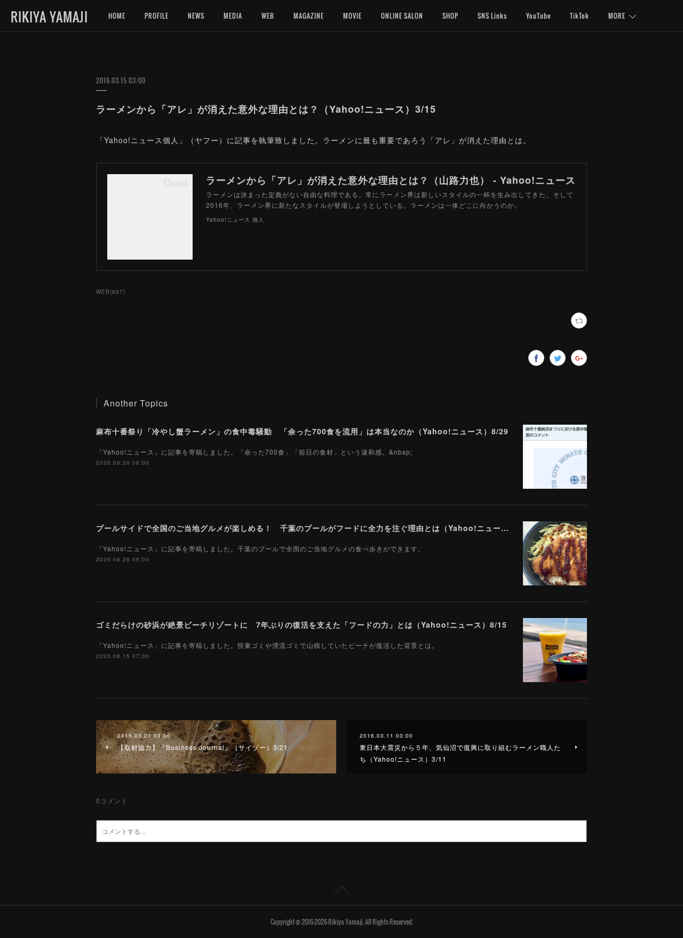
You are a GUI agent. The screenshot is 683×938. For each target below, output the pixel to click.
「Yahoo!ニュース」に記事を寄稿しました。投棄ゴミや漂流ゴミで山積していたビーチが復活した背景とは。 (267, 645)
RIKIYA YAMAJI (49, 16)
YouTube (538, 15)
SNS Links (492, 15)
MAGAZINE (308, 15)
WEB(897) (110, 291)
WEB (267, 15)
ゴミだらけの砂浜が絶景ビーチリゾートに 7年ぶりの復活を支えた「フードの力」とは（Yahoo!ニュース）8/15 (301, 624)
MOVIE (352, 15)
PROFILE (157, 15)
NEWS (196, 15)
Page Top (341, 892)
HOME (116, 15)
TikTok (579, 15)
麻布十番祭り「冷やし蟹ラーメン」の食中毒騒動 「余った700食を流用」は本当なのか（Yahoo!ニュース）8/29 (302, 431)
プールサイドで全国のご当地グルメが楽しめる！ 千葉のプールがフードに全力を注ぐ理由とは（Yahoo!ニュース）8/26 (315, 527)
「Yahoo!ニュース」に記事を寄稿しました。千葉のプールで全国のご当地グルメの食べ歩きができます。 (260, 548)
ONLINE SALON (402, 15)
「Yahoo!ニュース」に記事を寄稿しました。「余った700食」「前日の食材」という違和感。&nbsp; (254, 451)
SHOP (450, 15)
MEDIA (233, 15)
